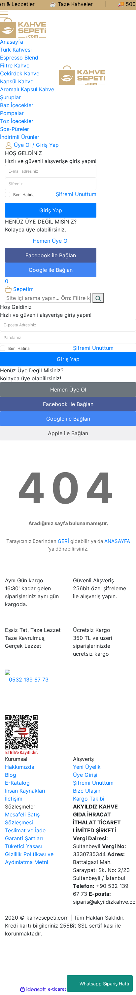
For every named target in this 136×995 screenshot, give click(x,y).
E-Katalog (17, 782)
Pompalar (12, 113)
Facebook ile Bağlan (50, 255)
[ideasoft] (33, 989)
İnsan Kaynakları (25, 790)
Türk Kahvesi (16, 49)
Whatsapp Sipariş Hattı (104, 983)
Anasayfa (11, 41)
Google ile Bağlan (51, 270)
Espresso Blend (19, 57)
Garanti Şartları (24, 838)
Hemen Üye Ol (51, 240)
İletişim (13, 798)
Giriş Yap (50, 210)
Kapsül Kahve (16, 81)
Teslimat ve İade (25, 830)
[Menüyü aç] (4, 14)
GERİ (63, 541)
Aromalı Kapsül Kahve (27, 89)
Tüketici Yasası (23, 846)
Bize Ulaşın (86, 790)
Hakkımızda (19, 767)
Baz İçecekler (16, 105)
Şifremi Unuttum (76, 194)
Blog (10, 774)
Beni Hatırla (24, 194)
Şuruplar (10, 97)
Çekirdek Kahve (19, 73)
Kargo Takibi (88, 798)
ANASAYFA (117, 541)
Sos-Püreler (14, 129)
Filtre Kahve (14, 65)
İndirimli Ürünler (19, 137)
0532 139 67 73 (29, 679)
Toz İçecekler (16, 121)
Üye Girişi (85, 774)
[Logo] (23, 27)
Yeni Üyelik (87, 767)
